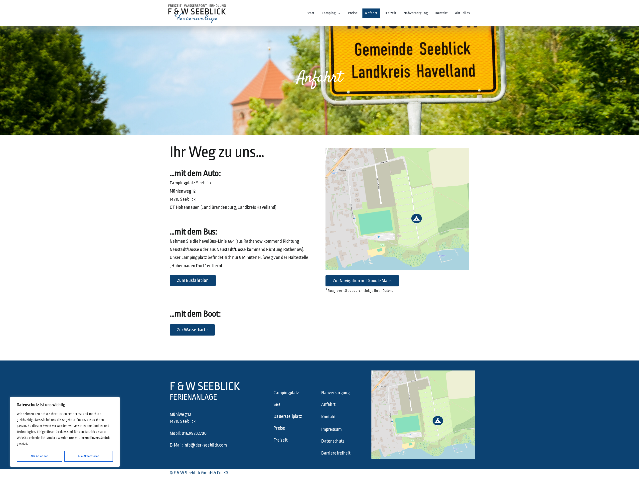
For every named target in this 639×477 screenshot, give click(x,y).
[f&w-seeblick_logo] (197, 4)
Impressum (331, 429)
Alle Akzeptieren (88, 456)
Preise (279, 428)
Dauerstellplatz (288, 416)
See (277, 404)
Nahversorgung (335, 392)
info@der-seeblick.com (205, 445)
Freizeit (281, 440)
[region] (65, 432)
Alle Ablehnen (39, 456)
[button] (416, 218)
